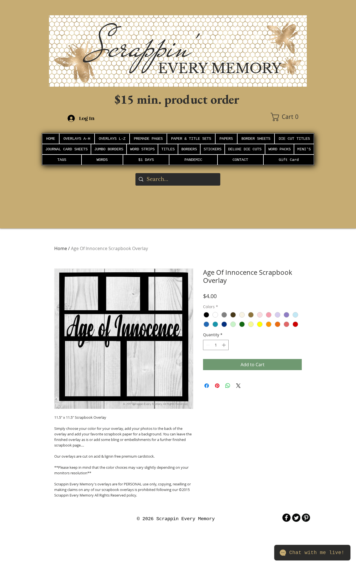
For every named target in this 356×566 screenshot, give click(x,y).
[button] (289, 117)
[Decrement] (207, 345)
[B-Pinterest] (306, 517)
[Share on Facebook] (206, 385)
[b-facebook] (286, 517)
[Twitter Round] (296, 517)
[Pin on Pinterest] (217, 385)
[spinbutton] (216, 345)
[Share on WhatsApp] (227, 385)
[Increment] (224, 345)
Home (60, 248)
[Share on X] (238, 385)
